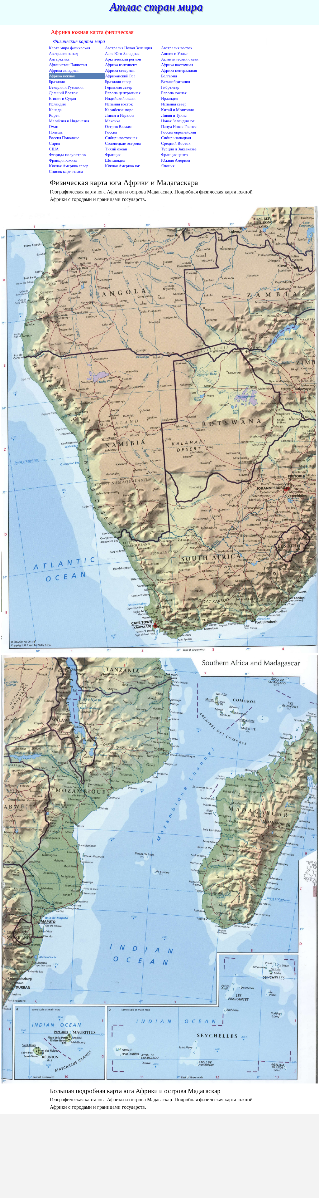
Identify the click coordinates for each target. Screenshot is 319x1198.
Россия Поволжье (64, 137)
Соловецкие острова (123, 143)
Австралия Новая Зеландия (128, 48)
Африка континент (121, 64)
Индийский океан (120, 98)
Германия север (118, 87)
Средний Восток (175, 143)
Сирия (54, 143)
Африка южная (62, 76)
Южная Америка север (68, 166)
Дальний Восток (63, 92)
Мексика (112, 121)
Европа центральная (122, 92)
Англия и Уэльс (174, 53)
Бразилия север (118, 81)
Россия (111, 132)
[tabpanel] (159, 190)
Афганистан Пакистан (68, 64)
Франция (113, 154)
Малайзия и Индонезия (69, 121)
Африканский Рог (120, 76)
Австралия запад (63, 53)
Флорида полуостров (67, 154)
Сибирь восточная (121, 137)
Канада (55, 109)
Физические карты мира (79, 41)
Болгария (169, 76)
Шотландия (115, 160)
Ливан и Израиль (119, 115)
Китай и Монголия (177, 109)
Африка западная (64, 70)
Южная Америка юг (122, 166)
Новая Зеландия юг (177, 121)
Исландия (57, 104)
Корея (54, 115)
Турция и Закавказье (179, 149)
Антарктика (59, 59)
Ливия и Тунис (174, 115)
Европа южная (174, 92)
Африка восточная (177, 64)
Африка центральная (179, 70)
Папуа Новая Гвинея (179, 126)
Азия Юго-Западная (122, 53)
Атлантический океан (179, 59)
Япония (167, 166)
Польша (56, 132)
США (54, 149)
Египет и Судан (62, 98)
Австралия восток (176, 48)
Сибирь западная (176, 137)
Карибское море (119, 109)
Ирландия (169, 98)
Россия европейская (178, 132)
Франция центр (174, 154)
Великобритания (175, 81)
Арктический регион (123, 59)
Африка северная (120, 70)
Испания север (174, 104)
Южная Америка (175, 160)
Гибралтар (170, 87)
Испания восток (119, 104)
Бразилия (57, 81)
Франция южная (63, 160)
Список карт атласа (66, 171)
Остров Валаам (118, 126)
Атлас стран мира (156, 6)
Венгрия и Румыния (66, 87)
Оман (53, 126)
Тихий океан (116, 149)
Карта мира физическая (69, 48)
